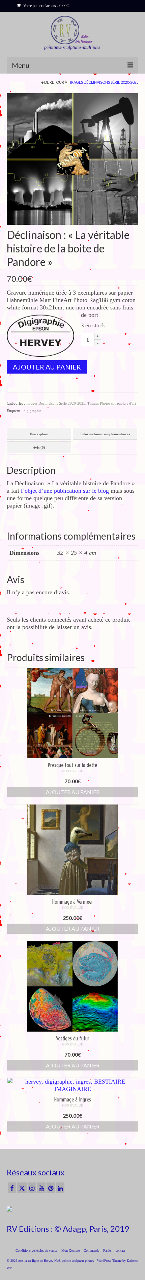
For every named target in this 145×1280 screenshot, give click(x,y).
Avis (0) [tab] (39, 447)
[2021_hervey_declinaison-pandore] (72, 158)
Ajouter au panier (47, 367)
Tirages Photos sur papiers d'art (111, 403)
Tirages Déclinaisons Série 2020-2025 (103, 82)
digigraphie (32, 411)
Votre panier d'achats (45, 5)
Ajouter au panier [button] (72, 792)
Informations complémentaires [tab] (105, 434)
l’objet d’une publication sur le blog (65, 490)
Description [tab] (39, 434)
